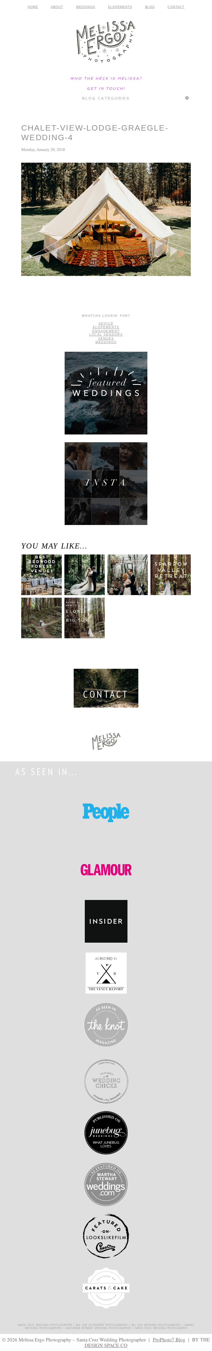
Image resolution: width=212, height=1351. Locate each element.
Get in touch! (106, 88)
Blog (150, 7)
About (57, 7)
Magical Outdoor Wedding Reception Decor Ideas (32, 300)
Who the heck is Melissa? (106, 78)
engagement (105, 331)
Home (33, 7)
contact (176, 7)
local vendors (106, 334)
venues (106, 338)
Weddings (85, 7)
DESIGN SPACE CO (106, 1345)
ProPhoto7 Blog (169, 1339)
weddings (106, 342)
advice (106, 323)
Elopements (120, 7)
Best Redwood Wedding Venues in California (38, 581)
